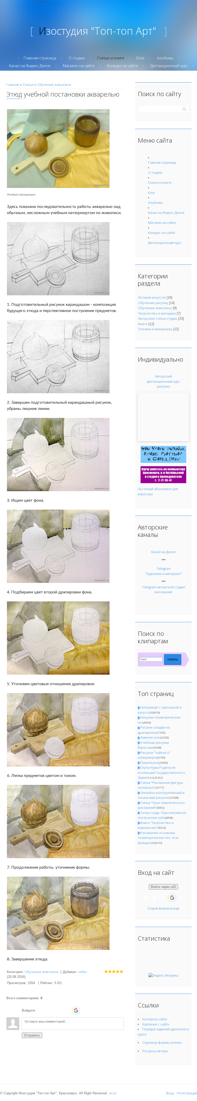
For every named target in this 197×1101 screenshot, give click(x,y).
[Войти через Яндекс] (67, 1010)
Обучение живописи (54, 84)
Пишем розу (150, 762)
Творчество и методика (157, 313)
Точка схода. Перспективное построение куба (162, 815)
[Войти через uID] (41, 1010)
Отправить (32, 1035)
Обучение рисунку (153, 302)
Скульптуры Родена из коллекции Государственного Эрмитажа (161, 772)
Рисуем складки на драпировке (154, 730)
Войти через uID (163, 887)
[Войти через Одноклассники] (85, 1010)
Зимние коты (150, 737)
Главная (12, 84)
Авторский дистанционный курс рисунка (163, 381)
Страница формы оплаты (161, 1042)
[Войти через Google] (76, 1010)
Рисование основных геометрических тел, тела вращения (158, 837)
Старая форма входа (163, 908)
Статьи (28, 84)
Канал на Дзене (163, 551)
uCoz (113, 1093)
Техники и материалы (155, 329)
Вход (170, 1093)
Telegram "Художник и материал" (163, 571)
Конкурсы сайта (154, 1019)
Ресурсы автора (155, 1051)
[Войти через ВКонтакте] (49, 1010)
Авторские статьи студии (157, 318)
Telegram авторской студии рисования (163, 589)
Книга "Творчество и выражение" (156, 825)
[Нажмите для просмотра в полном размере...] (58, 148)
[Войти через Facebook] (58, 1010)
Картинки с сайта (155, 1024)
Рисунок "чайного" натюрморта (154, 755)
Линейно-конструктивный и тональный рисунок (161, 795)
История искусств (152, 297)
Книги (142, 324)
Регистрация (187, 1093)
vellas (82, 971)
